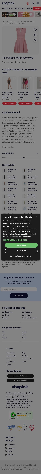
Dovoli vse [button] (21, 245)
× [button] (36, 216)
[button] (20, 240)
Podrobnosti (28, 237)
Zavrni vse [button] (21, 251)
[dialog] (20, 237)
